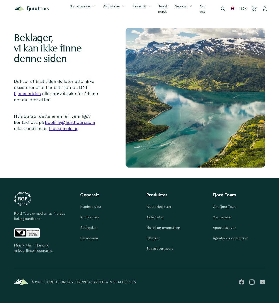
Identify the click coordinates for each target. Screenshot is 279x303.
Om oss (203, 9)
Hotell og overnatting (163, 227)
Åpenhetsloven (224, 227)
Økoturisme (222, 217)
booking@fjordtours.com (70, 122)
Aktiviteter (111, 6)
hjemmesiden (27, 94)
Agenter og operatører (230, 238)
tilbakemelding (63, 129)
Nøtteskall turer (158, 207)
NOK (243, 8)
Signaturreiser (80, 6)
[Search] (223, 8)
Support (181, 6)
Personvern (89, 238)
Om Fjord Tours (224, 207)
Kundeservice (90, 207)
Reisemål (139, 6)
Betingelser (89, 227)
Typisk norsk (163, 9)
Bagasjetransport (159, 248)
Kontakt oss (89, 217)
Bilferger (153, 238)
